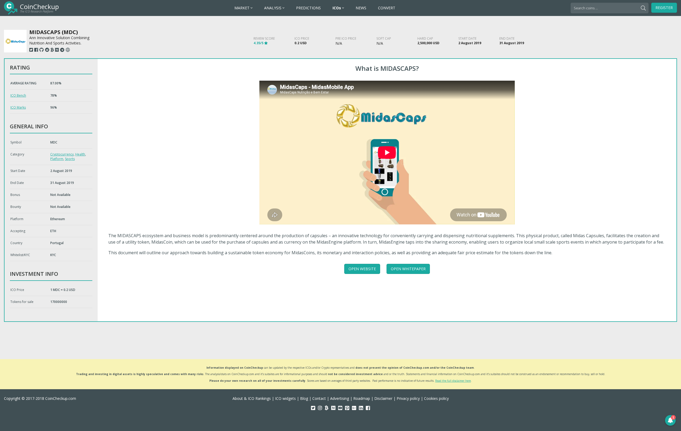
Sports (70, 159)
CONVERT (386, 7)
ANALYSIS (273, 7)
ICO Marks (18, 107)
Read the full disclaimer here (453, 381)
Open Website (362, 268)
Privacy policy (408, 398)
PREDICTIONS (308, 7)
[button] (670, 420)
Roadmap (361, 398)
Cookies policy (436, 398)
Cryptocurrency (62, 154)
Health (80, 154)
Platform (56, 159)
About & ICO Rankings (251, 398)
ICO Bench (18, 95)
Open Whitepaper (408, 268)
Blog (304, 398)
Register (664, 7)
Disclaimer (383, 398)
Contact (319, 398)
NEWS (361, 7)
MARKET (242, 7)
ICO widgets (285, 398)
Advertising (339, 398)
